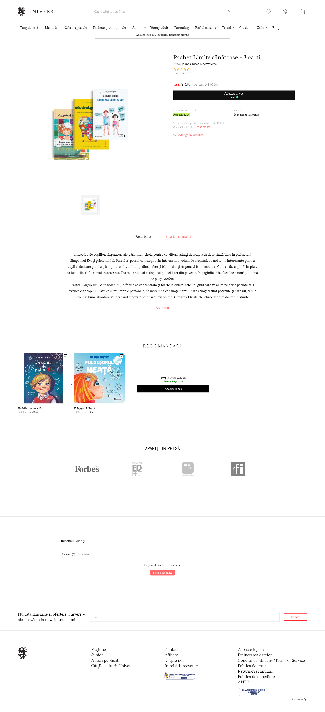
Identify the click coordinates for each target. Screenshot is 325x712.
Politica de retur (252, 666)
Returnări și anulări (255, 671)
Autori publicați (105, 660)
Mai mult (162, 308)
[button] (234, 69)
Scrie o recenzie (162, 573)
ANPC (243, 682)
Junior (97, 655)
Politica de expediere (256, 677)
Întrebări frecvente (181, 666)
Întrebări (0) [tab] (84, 554)
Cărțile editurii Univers (111, 666)
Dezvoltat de (298, 698)
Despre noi (174, 660)
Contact (172, 649)
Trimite (295, 617)
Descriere (142, 236)
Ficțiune (98, 649)
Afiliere (171, 655)
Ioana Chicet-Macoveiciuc (199, 64)
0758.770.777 (203, 127)
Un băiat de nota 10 (29, 408)
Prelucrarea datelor (255, 655)
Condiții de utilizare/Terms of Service (271, 660)
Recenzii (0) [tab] (68, 554)
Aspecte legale (251, 649)
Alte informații (177, 236)
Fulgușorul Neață (84, 408)
